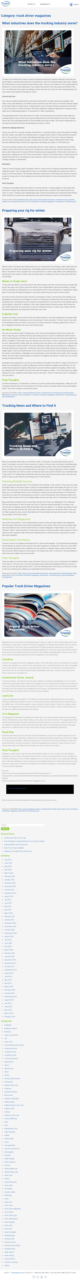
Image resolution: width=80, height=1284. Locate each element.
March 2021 (8, 913)
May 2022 (8, 866)
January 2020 (9, 957)
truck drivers (59, 201)
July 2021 (7, 900)
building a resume (10, 1028)
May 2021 (8, 906)
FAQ (74, 1273)
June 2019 (8, 977)
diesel (6, 1065)
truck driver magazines (47, 201)
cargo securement (11, 1035)
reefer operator (10, 1162)
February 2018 (9, 1017)
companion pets (10, 1055)
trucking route (9, 1239)
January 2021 (9, 920)
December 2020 (10, 923)
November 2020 (10, 926)
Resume (7, 1165)
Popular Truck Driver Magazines (26, 586)
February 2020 (9, 953)
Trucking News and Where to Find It (29, 406)
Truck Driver (35, 201)
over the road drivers (15, 201)
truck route (8, 1225)
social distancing (10, 1182)
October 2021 (9, 890)
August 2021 (9, 896)
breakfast (7, 1025)
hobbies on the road (11, 1115)
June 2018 (8, 1007)
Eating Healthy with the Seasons (16, 845)
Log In (76, 4)
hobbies (7, 1112)
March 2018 (8, 1013)
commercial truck (61, 200)
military (6, 1135)
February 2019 (9, 990)
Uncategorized (7, 577)
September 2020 (10, 933)
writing (6, 1265)
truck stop (8, 1229)
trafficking (8, 1195)
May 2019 (8, 980)
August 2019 (9, 973)
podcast (7, 1155)
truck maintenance (8, 397)
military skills (8, 1139)
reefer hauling (9, 1159)
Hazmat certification (11, 1099)
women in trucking (11, 1262)
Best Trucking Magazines (18, 788)
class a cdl (32, 200)
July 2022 (7, 860)
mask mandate (9, 1132)
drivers (6, 1075)
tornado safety (9, 1192)
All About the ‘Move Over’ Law (15, 838)
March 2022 (8, 873)
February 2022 (9, 876)
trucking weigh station (12, 1245)
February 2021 (9, 916)
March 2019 (8, 987)
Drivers (30, 4)
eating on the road (11, 1085)
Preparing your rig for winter (23, 210)
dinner (6, 1072)
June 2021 (8, 903)
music (6, 1142)
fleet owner (57, 809)
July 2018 (7, 1003)
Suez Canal (8, 1185)
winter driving (9, 1255)
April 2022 (8, 870)
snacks (7, 1179)
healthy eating (9, 1102)
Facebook (33, 1276)
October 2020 (9, 930)
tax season (8, 1189)
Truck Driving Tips (70, 201)
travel (6, 1199)
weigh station (9, 1252)
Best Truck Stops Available (14, 848)
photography (9, 1152)
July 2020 (7, 940)
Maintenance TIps (8, 395)
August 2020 (9, 936)
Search (5, 829)
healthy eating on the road (13, 1105)
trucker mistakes (10, 1232)
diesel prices (9, 1068)
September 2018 (10, 997)
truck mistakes (9, 1222)
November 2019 (10, 963)
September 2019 (10, 970)
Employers (44, 4)
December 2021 (10, 883)
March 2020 (8, 950)
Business (22, 200)
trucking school (10, 1242)
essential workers (68, 393)
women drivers (9, 1259)
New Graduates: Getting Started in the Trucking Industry (24, 841)
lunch (6, 1125)
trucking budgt (9, 1235)
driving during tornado (12, 1078)
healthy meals (9, 1109)
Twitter (37, 1276)
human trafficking (10, 1119)
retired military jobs (11, 1172)
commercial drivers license (46, 200)
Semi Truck (26, 201)
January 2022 (9, 880)
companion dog (10, 1052)
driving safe (57, 393)
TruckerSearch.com (17, 1273)
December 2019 (10, 960)
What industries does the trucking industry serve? (39, 23)
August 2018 (9, 1000)
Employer (7, 1089)
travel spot (26, 395)
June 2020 (8, 943)
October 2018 (9, 993)
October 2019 (9, 967)
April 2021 (8, 910)
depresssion (8, 1062)
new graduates (9, 1145)
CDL (27, 200)
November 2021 (10, 886)
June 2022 (8, 863)
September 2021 (10, 893)
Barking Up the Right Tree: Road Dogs (18, 851)
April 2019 (8, 983)
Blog (45, 1276)
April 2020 (8, 947)
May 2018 (8, 1010)
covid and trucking (11, 1058)
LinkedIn (41, 1276)
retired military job (10, 1169)
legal (6, 1122)
